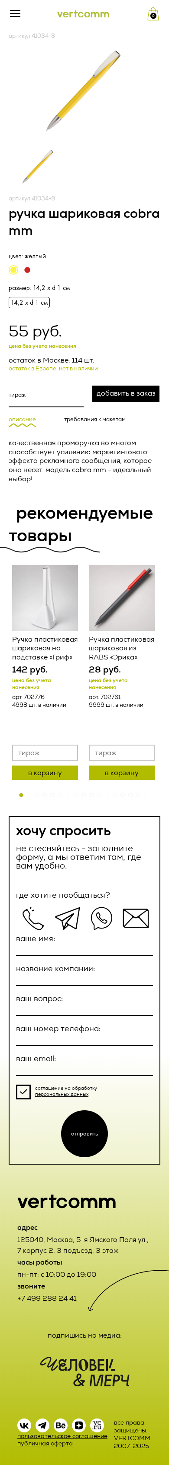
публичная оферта (45, 1443)
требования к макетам (95, 419)
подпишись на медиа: (85, 1335)
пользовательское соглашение (62, 1436)
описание (22, 419)
